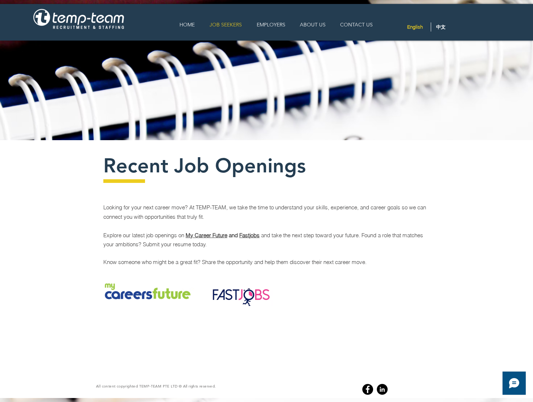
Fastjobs (249, 235)
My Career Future (206, 235)
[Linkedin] (382, 389)
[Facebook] (367, 389)
